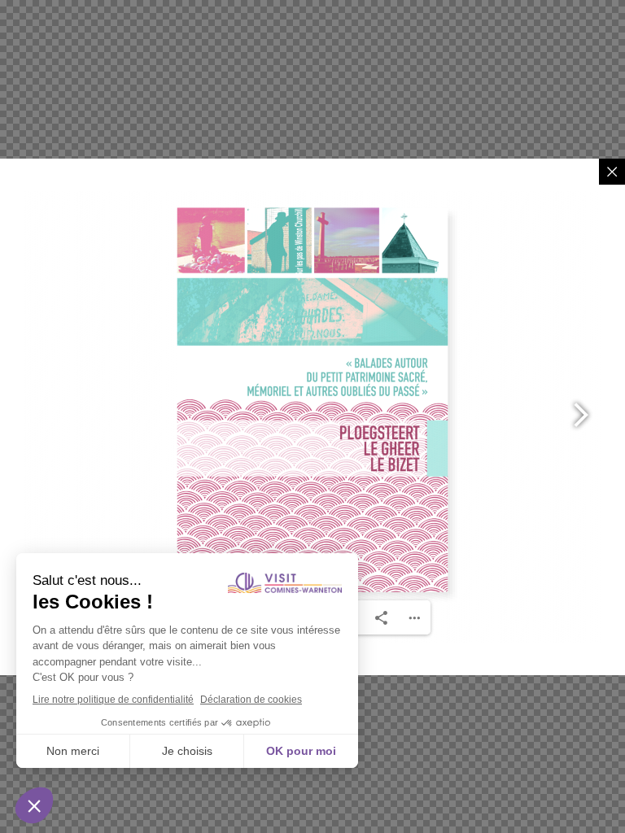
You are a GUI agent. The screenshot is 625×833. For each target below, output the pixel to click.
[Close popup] (612, 172)
